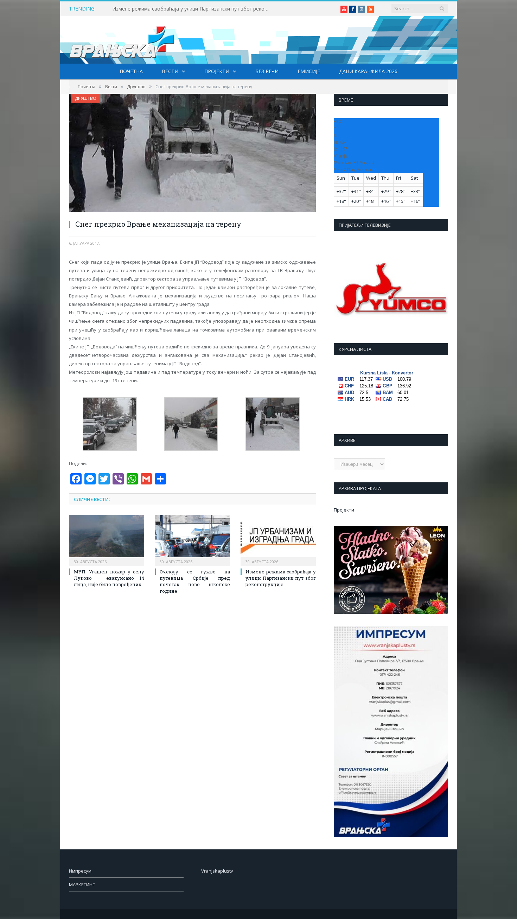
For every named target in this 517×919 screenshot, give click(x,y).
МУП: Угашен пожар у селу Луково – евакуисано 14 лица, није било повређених (109, 577)
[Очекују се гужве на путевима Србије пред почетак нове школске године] (192, 539)
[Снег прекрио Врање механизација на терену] (192, 154)
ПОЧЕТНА (131, 71)
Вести (170, 71)
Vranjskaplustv (217, 871)
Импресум (80, 871)
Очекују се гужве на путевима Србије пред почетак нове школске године (195, 581)
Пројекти (216, 71)
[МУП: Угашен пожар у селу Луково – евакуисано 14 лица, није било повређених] (106, 539)
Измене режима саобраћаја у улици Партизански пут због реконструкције (193, 9)
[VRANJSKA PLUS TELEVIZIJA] (121, 40)
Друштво (85, 98)
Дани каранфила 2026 (368, 71)
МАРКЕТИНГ (82, 884)
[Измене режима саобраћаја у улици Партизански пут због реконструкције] (278, 539)
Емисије (309, 71)
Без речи (267, 71)
